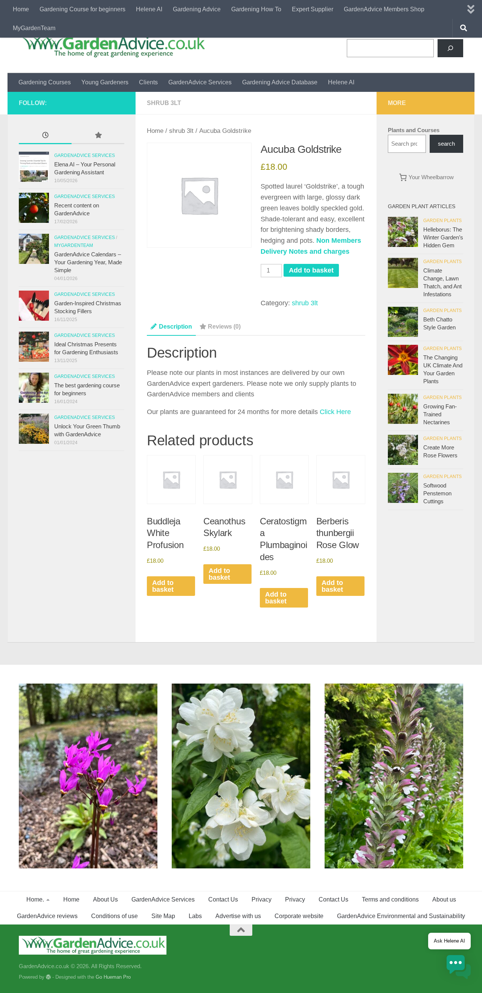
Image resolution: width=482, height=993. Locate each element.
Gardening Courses (44, 82)
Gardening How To (256, 9)
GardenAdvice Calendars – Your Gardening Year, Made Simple (88, 262)
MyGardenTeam (34, 28)
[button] (459, 968)
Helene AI (149, 9)
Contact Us (223, 899)
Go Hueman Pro (113, 977)
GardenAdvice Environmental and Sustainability (401, 916)
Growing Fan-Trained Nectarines (440, 414)
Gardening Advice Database (279, 82)
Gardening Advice (197, 9)
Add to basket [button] (163, 586)
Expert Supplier (312, 9)
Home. (35, 899)
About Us (105, 899)
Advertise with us (238, 916)
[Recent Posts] (45, 136)
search (446, 143)
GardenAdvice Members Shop (384, 9)
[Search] (450, 48)
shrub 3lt (164, 103)
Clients (148, 82)
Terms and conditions (390, 899)
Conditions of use (114, 916)
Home (21, 9)
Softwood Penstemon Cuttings (437, 493)
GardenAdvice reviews (47, 916)
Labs (195, 916)
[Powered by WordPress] (48, 977)
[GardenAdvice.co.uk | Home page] (113, 46)
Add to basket (311, 270)
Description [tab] (175, 326)
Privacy (262, 899)
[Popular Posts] (98, 136)
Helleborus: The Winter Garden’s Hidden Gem (443, 237)
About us (444, 899)
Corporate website (299, 916)
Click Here (335, 412)
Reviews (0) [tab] (224, 326)
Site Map (163, 916)
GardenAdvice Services (200, 82)
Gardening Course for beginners (82, 9)
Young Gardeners (104, 82)
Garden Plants (442, 220)
